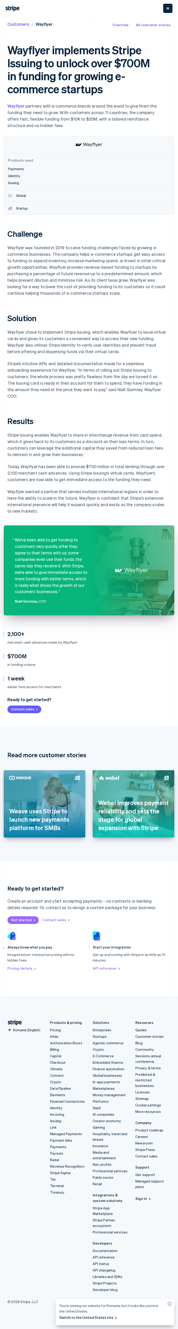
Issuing (55, 1120)
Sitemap (142, 1098)
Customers (18, 24)
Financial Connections (67, 1101)
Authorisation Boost (66, 1043)
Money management (109, 1095)
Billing (54, 1049)
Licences (142, 1092)
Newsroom (144, 1143)
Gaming (99, 1127)
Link (53, 1127)
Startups (100, 1036)
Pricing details (19, 968)
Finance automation (108, 1069)
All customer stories (153, 24)
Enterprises (102, 1030)
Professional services (110, 1171)
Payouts (56, 1153)
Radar (54, 1159)
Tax (53, 1179)
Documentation (105, 1250)
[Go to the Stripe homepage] (13, 1023)
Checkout (58, 1062)
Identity (56, 1107)
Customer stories (149, 1036)
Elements (57, 1095)
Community (144, 1049)
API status (101, 1263)
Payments (58, 1146)
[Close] (169, 1304)
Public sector (103, 1177)
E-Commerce (103, 1056)
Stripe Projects (105, 1283)
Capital (55, 1056)
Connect (57, 1075)
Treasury (57, 1192)
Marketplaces (104, 1088)
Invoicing (57, 1114)
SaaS (97, 1107)
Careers (141, 1136)
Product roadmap (149, 1130)
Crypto (55, 1082)
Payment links (61, 1140)
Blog (139, 1043)
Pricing (55, 1030)
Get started (21, 919)
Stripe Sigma (60, 1172)
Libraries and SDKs (108, 1276)
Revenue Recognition (67, 1166)
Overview (120, 24)
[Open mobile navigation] (167, 8)
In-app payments (106, 1082)
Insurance (100, 1146)
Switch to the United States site (86, 1317)
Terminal (57, 1185)
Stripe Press (145, 1149)
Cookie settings (148, 1105)
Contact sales (22, 709)
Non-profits (102, 1164)
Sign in (141, 1198)
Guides (141, 1030)
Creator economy (107, 1120)
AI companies (103, 1114)
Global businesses (107, 1075)
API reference (105, 968)
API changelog (104, 1270)
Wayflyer (16, 106)
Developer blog (105, 1289)
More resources (148, 1111)
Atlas (54, 1036)
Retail (97, 1184)
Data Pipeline (60, 1088)
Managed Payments (66, 1133)
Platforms (101, 1101)
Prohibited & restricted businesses (145, 1080)
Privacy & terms (148, 1068)
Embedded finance (108, 1062)
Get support (145, 1174)
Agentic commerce (108, 1043)
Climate (56, 1069)
